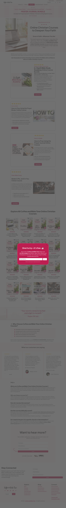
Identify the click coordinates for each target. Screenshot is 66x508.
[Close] (47, 244)
